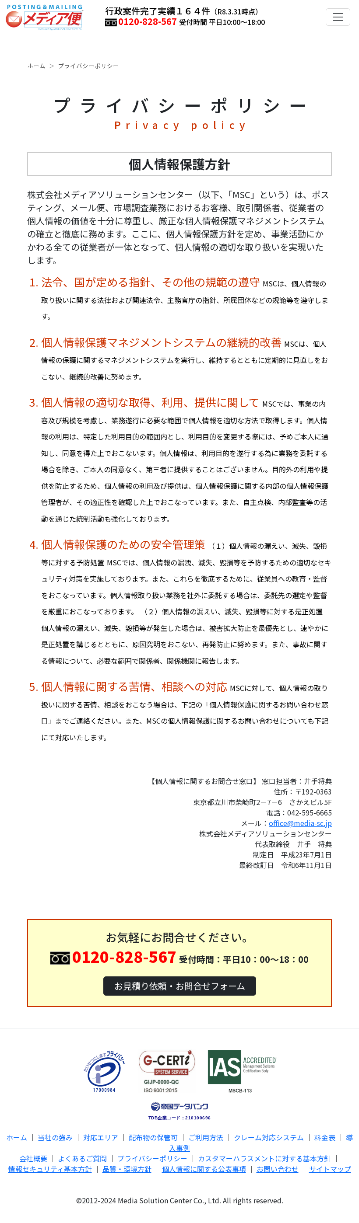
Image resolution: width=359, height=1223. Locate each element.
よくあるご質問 (82, 1158)
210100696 (198, 1117)
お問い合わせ (278, 1169)
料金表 (324, 1137)
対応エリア (100, 1137)
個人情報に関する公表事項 (204, 1169)
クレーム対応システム (269, 1137)
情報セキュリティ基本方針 (50, 1169)
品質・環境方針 (126, 1169)
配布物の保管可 (153, 1137)
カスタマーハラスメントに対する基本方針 (264, 1158)
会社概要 (33, 1158)
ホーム (36, 65)
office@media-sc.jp (300, 823)
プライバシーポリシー (152, 1158)
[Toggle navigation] (338, 17)
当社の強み (55, 1137)
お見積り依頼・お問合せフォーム (179, 985)
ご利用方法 (205, 1137)
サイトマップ (330, 1169)
